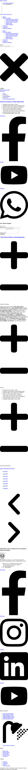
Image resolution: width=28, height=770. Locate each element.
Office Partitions (9, 24)
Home (4, 16)
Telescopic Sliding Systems (12, 20)
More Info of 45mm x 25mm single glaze (13, 237)
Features (2, 387)
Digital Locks (9, 23)
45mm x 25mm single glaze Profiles (7, 468)
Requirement (3, 232)
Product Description (4, 304)
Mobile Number (4, 227)
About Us (5, 25)
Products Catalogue (7, 28)
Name (1, 226)
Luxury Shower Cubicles (11, 22)
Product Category (7, 18)
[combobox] (6, 46)
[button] (14, 272)
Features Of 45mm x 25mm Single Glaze (12, 101)
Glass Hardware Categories (12, 19)
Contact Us (5, 27)
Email (1, 553)
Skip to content (3, 0)
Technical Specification (5, 465)
